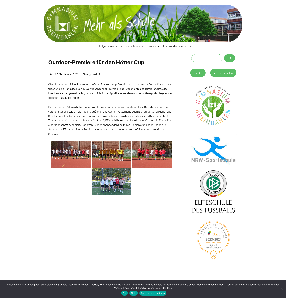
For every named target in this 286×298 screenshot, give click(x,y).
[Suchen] (229, 58)
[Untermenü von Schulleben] (142, 46)
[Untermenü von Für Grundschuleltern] (190, 46)
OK (124, 293)
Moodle (198, 72)
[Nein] (282, 289)
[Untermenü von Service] (158, 46)
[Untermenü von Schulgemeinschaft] (121, 46)
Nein (133, 293)
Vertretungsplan (223, 72)
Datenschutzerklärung (153, 293)
